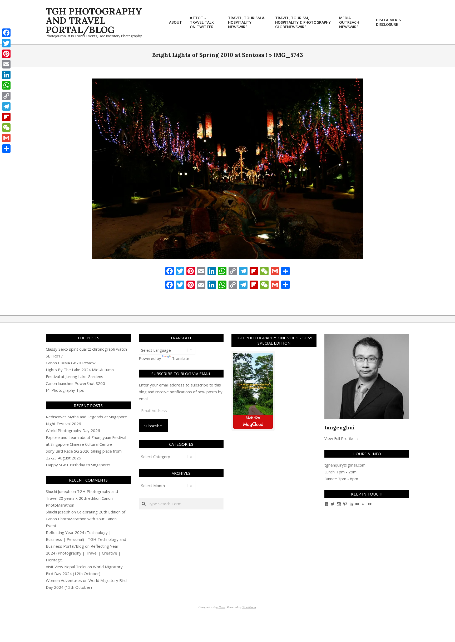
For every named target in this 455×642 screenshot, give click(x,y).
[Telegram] (6, 106)
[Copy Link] (6, 96)
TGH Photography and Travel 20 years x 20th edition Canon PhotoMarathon (82, 498)
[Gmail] (6, 138)
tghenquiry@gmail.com (344, 465)
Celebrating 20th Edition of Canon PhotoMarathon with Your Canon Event (85, 518)
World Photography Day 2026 (73, 430)
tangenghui (339, 427)
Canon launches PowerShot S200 (75, 383)
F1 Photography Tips (65, 390)
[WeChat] (6, 127)
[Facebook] (6, 32)
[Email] (6, 64)
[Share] (6, 148)
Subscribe (153, 425)
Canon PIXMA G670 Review (71, 362)
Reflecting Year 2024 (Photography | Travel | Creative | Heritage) (83, 552)
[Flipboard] (6, 117)
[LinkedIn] (6, 75)
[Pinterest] (6, 53)
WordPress (249, 607)
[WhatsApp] (6, 85)
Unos (222, 607)
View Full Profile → (341, 438)
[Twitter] (6, 43)
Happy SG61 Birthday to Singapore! (78, 464)
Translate (180, 358)
